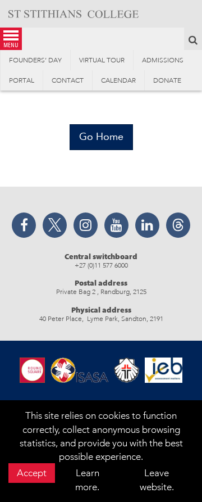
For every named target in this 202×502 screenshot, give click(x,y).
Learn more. (87, 479)
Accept (32, 472)
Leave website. (157, 479)
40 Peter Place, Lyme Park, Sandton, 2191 (101, 319)
